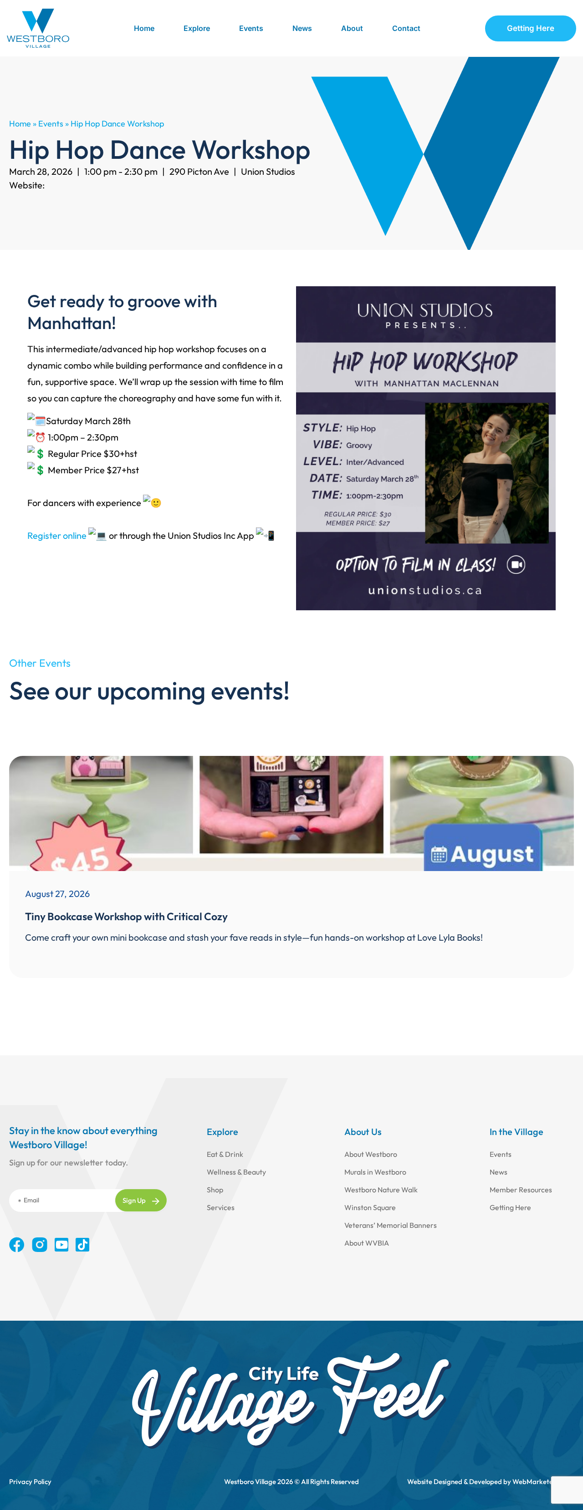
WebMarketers (535, 1481)
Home (144, 28)
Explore (197, 28)
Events (251, 28)
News (302, 28)
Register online (57, 535)
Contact (406, 28)
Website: (27, 185)
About (352, 28)
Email (31, 1200)
